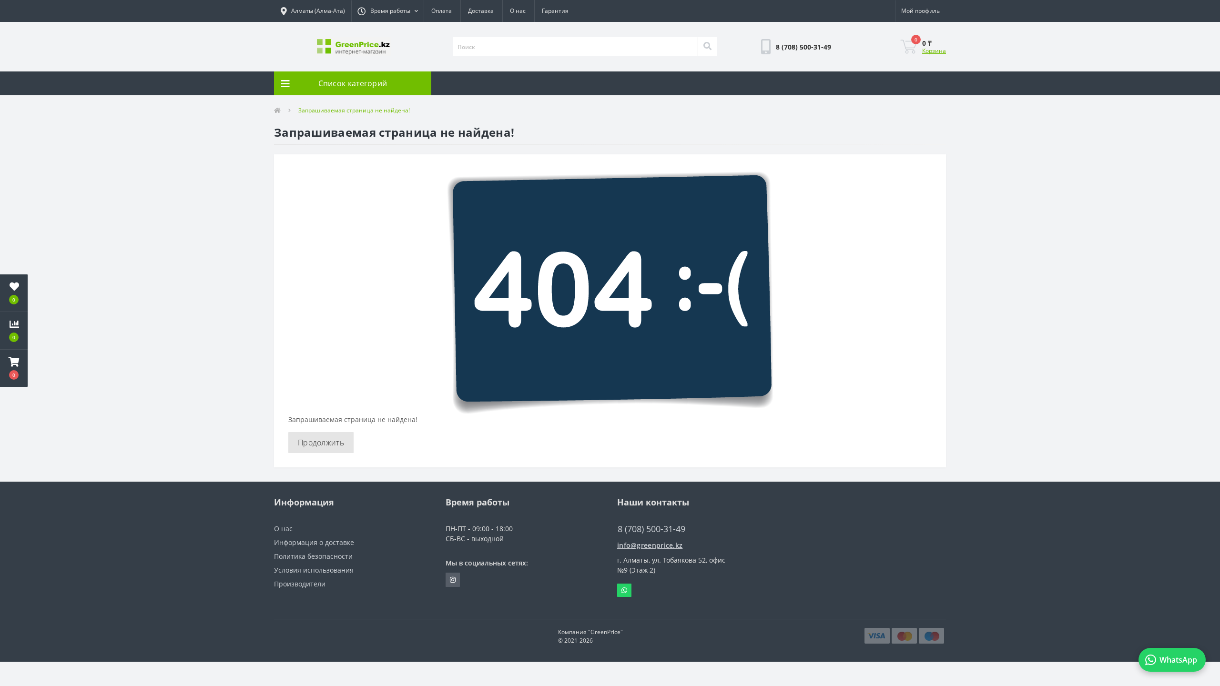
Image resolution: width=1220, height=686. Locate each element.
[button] (387, 11)
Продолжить (321, 442)
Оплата (441, 11)
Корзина (934, 51)
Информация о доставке (314, 542)
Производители (299, 583)
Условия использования (314, 570)
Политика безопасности (313, 556)
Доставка (481, 11)
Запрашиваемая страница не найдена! (354, 110)
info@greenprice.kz (649, 545)
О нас (518, 11)
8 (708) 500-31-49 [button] (651, 529)
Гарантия (555, 11)
